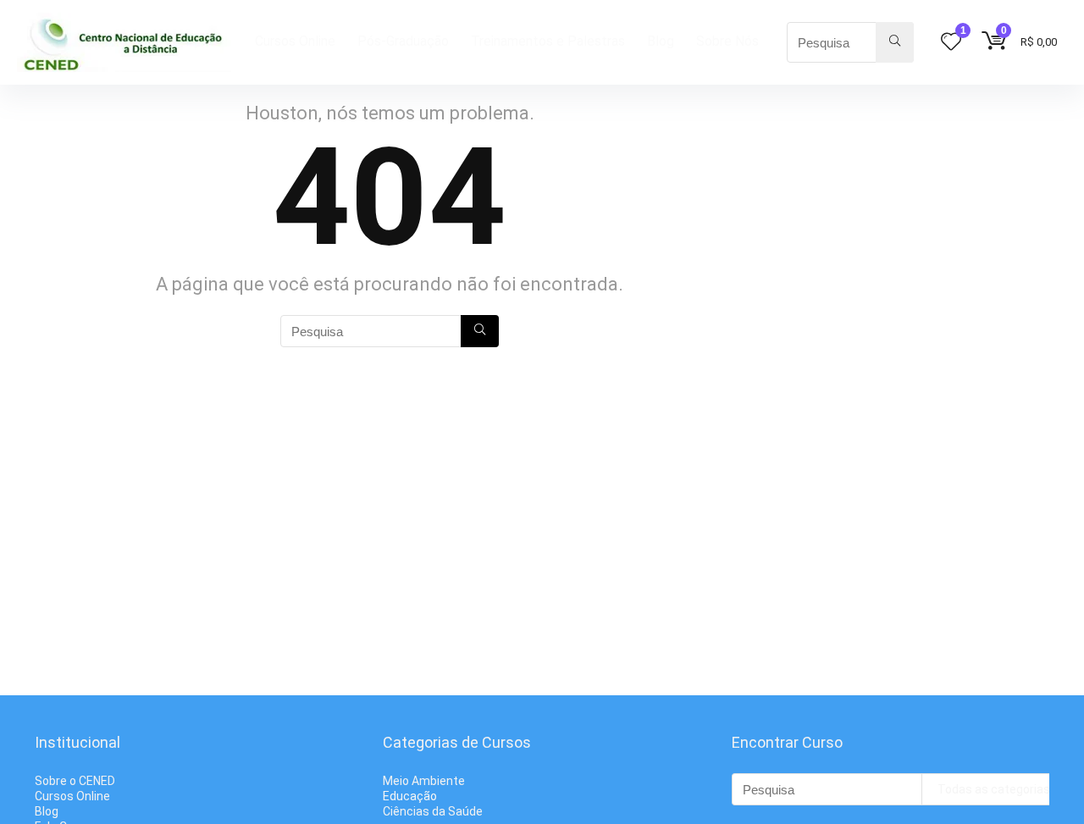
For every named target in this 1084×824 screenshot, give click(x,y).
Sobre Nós (727, 41)
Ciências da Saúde (433, 811)
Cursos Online (295, 41)
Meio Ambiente (424, 781)
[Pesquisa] (895, 42)
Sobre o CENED (75, 781)
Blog (660, 41)
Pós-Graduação (403, 41)
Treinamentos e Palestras (548, 41)
